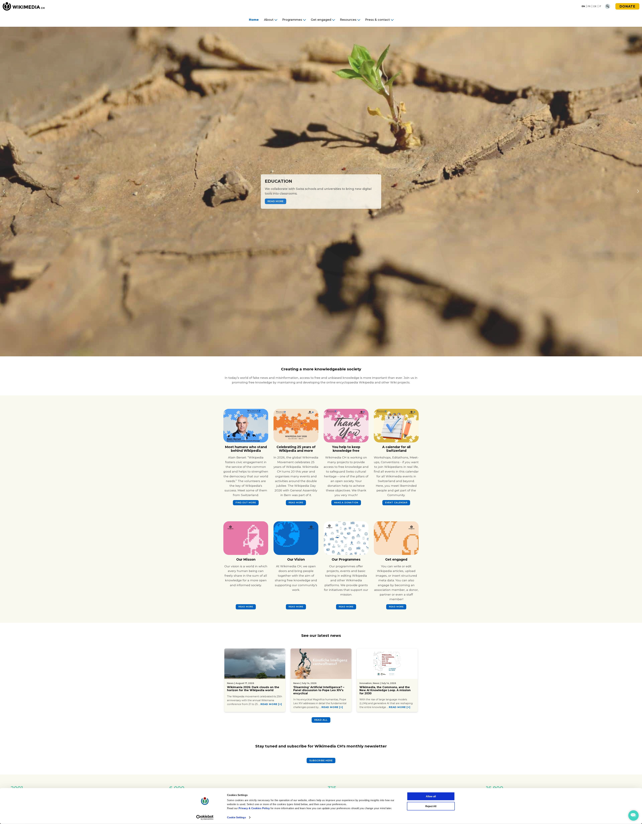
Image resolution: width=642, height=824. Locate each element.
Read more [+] (271, 704)
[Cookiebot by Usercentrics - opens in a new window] (205, 817)
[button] (4, 191)
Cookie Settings (236, 817)
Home (254, 19)
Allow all (431, 796)
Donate (627, 6)
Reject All (430, 806)
